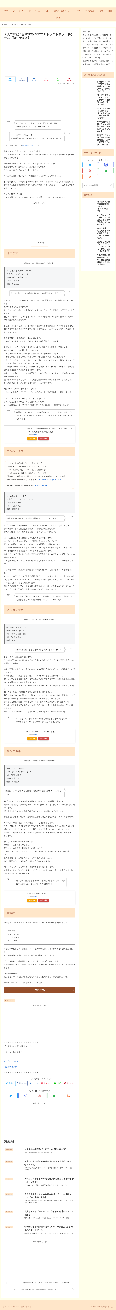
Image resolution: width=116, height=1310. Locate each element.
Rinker (35, 434)
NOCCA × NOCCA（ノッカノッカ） (41, 732)
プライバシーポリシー (11, 1307)
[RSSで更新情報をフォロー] (68, 1095)
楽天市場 (43, 438)
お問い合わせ (26, 1307)
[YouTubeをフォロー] (39, 1095)
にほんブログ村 (10, 1067)
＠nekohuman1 (28, 145)
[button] (111, 185)
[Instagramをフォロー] (25, 1095)
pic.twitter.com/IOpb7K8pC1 (50, 479)
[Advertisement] (39, 57)
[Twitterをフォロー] (11, 1095)
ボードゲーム (10, 1000)
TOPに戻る (40, 990)
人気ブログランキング (12, 1061)
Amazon (32, 438)
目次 (37, 242)
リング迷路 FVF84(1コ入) (36, 894)
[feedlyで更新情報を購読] (54, 1095)
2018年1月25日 (40, 485)
